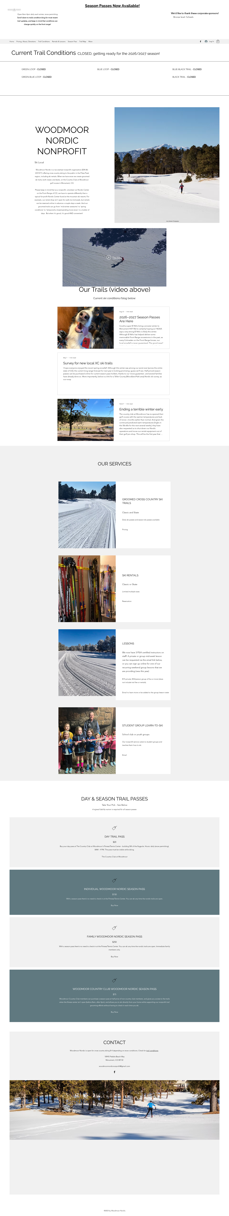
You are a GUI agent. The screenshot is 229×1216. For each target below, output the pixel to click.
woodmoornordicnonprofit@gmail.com (114, 1066)
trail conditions (152, 1050)
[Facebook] (200, 41)
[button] (217, 41)
